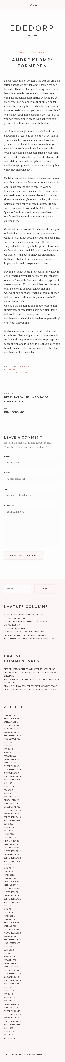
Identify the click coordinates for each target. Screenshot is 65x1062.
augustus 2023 (12, 820)
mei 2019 (8, 994)
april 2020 (9, 956)
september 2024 (12, 776)
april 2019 (9, 997)
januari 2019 (11, 1007)
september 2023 (12, 817)
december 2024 (12, 766)
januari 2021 (11, 926)
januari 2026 (11, 722)
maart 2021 (10, 919)
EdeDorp (32, 27)
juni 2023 (9, 827)
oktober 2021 (11, 895)
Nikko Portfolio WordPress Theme (23, 1054)
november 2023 (12, 810)
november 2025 (12, 728)
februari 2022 (11, 881)
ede (16, 373)
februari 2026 (11, 718)
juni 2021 (9, 909)
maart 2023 (10, 837)
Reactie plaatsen (23, 555)
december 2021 (12, 888)
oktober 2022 (11, 854)
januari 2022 (11, 885)
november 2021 (12, 892)
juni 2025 (9, 745)
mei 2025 (8, 749)
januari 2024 (11, 803)
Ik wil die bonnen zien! (16, 628)
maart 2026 (10, 715)
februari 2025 (11, 759)
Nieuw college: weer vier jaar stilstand (26, 614)
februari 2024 (11, 800)
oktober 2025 (11, 732)
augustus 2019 (12, 983)
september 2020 (12, 939)
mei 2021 (8, 912)
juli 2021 (8, 905)
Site (6, 489)
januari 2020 (11, 966)
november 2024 (12, 769)
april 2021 (9, 916)
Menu (32, 5)
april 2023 (9, 834)
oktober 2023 (11, 813)
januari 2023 (11, 844)
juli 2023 (8, 824)
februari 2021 (11, 922)
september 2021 (12, 899)
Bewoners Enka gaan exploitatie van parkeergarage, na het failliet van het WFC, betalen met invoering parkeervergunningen (29, 635)
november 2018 (12, 1014)
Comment (9, 506)
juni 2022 (9, 868)
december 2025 (12, 725)
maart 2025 (10, 756)
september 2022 (12, 858)
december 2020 (12, 929)
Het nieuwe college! (15, 618)
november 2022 (12, 851)
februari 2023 (11, 841)
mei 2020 (8, 953)
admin (11, 369)
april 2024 (9, 793)
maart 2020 (10, 960)
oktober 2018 (11, 1017)
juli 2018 (8, 1028)
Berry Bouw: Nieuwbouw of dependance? (26, 399)
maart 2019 (10, 1000)
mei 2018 (8, 1034)
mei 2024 (8, 790)
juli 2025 (8, 742)
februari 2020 (11, 963)
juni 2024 (9, 786)
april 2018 (9, 1038)
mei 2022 (8, 871)
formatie (24, 373)
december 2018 (12, 1011)
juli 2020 (8, 946)
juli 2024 (8, 783)
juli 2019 (8, 987)
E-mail (7, 473)
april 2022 (9, 875)
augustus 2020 (12, 943)
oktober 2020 (11, 936)
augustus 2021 (12, 902)
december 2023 (12, 807)
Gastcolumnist (32, 52)
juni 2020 (9, 950)
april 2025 (9, 752)
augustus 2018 (12, 1024)
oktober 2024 (11, 773)
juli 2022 (8, 864)
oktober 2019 (11, 977)
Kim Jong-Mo (14, 412)
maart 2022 (10, 878)
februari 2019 (11, 1004)
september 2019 (12, 980)
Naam (7, 456)
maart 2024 (10, 796)
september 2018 (12, 1021)
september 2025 (12, 735)
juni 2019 (9, 990)
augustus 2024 (12, 779)
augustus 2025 (12, 739)
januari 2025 (11, 762)
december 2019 (12, 970)
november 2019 (12, 973)
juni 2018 (9, 1031)
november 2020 (12, 933)
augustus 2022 (12, 861)
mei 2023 (8, 830)
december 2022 (12, 847)
